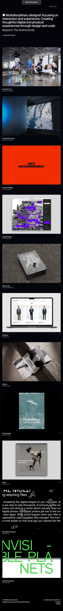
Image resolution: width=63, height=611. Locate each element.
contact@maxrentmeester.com (52, 600)
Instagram (58, 602)
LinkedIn (58, 604)
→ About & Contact (8, 35)
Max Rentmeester (31, 2)
